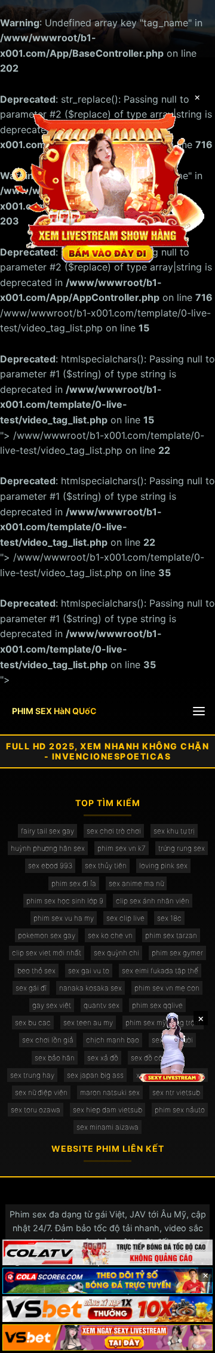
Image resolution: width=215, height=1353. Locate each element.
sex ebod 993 (50, 865)
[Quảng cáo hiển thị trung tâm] (107, 186)
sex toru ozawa (35, 1109)
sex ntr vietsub (176, 1092)
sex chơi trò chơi (114, 830)
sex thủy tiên (106, 865)
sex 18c (169, 918)
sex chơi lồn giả (47, 1039)
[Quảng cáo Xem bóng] (107, 1253)
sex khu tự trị (174, 830)
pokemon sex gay (46, 935)
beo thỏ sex (36, 970)
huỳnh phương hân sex (48, 848)
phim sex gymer (177, 952)
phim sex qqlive (157, 1005)
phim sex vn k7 (121, 848)
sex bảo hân (55, 1057)
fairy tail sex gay (47, 830)
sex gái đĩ (31, 987)
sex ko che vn (110, 935)
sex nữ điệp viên (41, 1092)
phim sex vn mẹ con (166, 987)
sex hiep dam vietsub (107, 1109)
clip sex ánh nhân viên (152, 900)
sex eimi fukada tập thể (160, 970)
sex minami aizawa (107, 1127)
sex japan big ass (95, 1075)
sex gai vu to (88, 970)
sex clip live (125, 918)
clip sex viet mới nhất (46, 952)
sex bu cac (33, 1022)
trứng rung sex (181, 848)
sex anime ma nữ (136, 883)
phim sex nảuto (180, 1109)
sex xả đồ (102, 1057)
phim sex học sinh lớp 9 (64, 900)
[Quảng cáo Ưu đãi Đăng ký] (107, 1281)
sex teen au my (88, 1022)
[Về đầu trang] (188, 1338)
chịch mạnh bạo (112, 1039)
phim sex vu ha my (63, 918)
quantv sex (101, 1005)
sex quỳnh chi (116, 952)
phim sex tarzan (171, 935)
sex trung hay (32, 1075)
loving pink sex (163, 865)
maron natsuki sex (110, 1092)
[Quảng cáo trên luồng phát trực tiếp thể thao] (107, 1337)
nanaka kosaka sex (90, 987)
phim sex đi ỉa (73, 883)
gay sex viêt (51, 1005)
